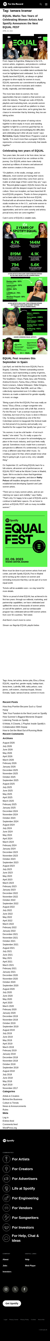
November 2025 (10, 773)
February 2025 (10, 804)
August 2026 (9, 743)
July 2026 (7, 746)
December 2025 (10, 770)
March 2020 (8, 1006)
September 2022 (10, 903)
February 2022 (10, 927)
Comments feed (10, 1124)
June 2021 (8, 955)
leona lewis (7, 686)
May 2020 (7, 999)
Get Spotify (13, 1303)
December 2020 (10, 975)
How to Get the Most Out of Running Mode (22, 730)
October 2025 (9, 777)
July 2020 (7, 992)
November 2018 (10, 1061)
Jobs (5, 1265)
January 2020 (9, 1013)
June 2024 (8, 831)
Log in (6, 1117)
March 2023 (8, 883)
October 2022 (9, 900)
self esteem (14, 689)
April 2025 (7, 797)
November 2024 (10, 814)
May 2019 (7, 1040)
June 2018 (8, 1078)
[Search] (41, 4)
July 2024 (7, 828)
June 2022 (8, 914)
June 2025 (8, 790)
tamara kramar (23, 693)
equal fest (15, 683)
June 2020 (8, 996)
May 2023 (7, 876)
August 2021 (9, 948)
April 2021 (7, 961)
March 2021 (8, 965)
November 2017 (10, 1088)
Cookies (33, 1319)
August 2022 (9, 907)
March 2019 (8, 1047)
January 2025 (9, 808)
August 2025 (9, 784)
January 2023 (9, 890)
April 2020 (7, 1003)
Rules (5, 1110)
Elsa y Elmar (38, 680)
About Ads (41, 1319)
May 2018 (7, 1081)
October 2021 (9, 941)
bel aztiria (17, 680)
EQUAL (6, 683)
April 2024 (7, 838)
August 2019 (9, 1030)
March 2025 (8, 801)
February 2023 (10, 886)
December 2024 (10, 811)
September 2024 (10, 821)
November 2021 (10, 938)
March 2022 (8, 924)
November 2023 (10, 856)
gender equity (26, 683)
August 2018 (9, 1071)
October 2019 (9, 1023)
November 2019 (10, 1020)
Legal (5, 1319)
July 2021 (7, 951)
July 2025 (7, 787)
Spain (13, 693)
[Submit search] (45, 698)
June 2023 (8, 873)
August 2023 (9, 866)
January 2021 (9, 972)
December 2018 (10, 1057)
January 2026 (9, 767)
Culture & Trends (11, 1103)
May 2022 (7, 917)
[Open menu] (46, 4)
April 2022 (7, 920)
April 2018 (7, 1085)
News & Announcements (14, 1106)
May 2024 (7, 835)
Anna (10, 680)
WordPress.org (10, 1128)
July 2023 (7, 869)
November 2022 (10, 897)
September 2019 (10, 1026)
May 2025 (7, 794)
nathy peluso (31, 686)
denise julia (27, 680)
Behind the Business (12, 1099)
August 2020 (9, 989)
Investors (7, 1271)
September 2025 (10, 780)
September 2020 (10, 985)
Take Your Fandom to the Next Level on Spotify (25, 713)
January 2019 (9, 1054)
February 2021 (10, 968)
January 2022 (9, 931)
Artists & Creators (11, 1096)
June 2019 (8, 1037)
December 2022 (10, 893)
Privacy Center (13, 1319)
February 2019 (10, 1050)
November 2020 (10, 979)
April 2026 (7, 756)
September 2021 (10, 944)
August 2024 (9, 825)
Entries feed (8, 1121)
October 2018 (9, 1064)
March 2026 (8, 760)
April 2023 (7, 879)
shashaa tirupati (27, 689)
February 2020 (10, 1009)
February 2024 (10, 845)
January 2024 (9, 849)
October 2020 (9, 982)
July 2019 (7, 1033)
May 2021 (7, 958)
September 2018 (10, 1067)
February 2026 (10, 763)
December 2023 (10, 852)
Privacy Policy (24, 1319)
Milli (23, 686)
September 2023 (10, 862)
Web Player (30, 1265)
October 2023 (9, 859)
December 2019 (10, 1016)
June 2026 (8, 749)
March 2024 (8, 842)
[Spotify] (13, 4)
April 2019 (7, 1044)
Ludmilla (17, 686)
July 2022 (7, 910)
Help (27, 1259)
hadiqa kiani (38, 683)
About (5, 1259)
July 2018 (7, 1074)
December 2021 (10, 934)
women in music (37, 693)
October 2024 (9, 818)
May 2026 (7, 753)
